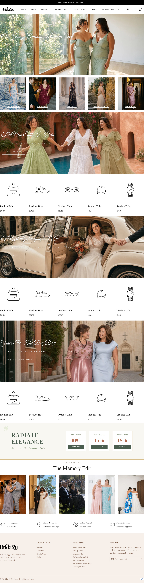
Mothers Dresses (130, 106)
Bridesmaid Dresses (13, 106)
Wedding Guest (61, 9)
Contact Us (40, 551)
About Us (40, 547)
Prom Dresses (72, 106)
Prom (94, 9)
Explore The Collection (18, 53)
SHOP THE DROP (13, 152)
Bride (33, 9)
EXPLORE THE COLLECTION (18, 360)
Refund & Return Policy (81, 557)
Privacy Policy (78, 551)
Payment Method (78, 560)
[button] (70, 72)
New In (23, 9)
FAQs (39, 557)
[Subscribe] (141, 559)
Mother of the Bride (110, 9)
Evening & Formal (80, 9)
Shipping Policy (78, 554)
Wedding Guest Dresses (101, 106)
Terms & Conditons (79, 547)
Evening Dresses (42, 106)
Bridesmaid (45, 9)
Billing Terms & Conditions (82, 563)
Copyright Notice (79, 567)
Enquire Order (41, 554)
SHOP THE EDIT (13, 256)
